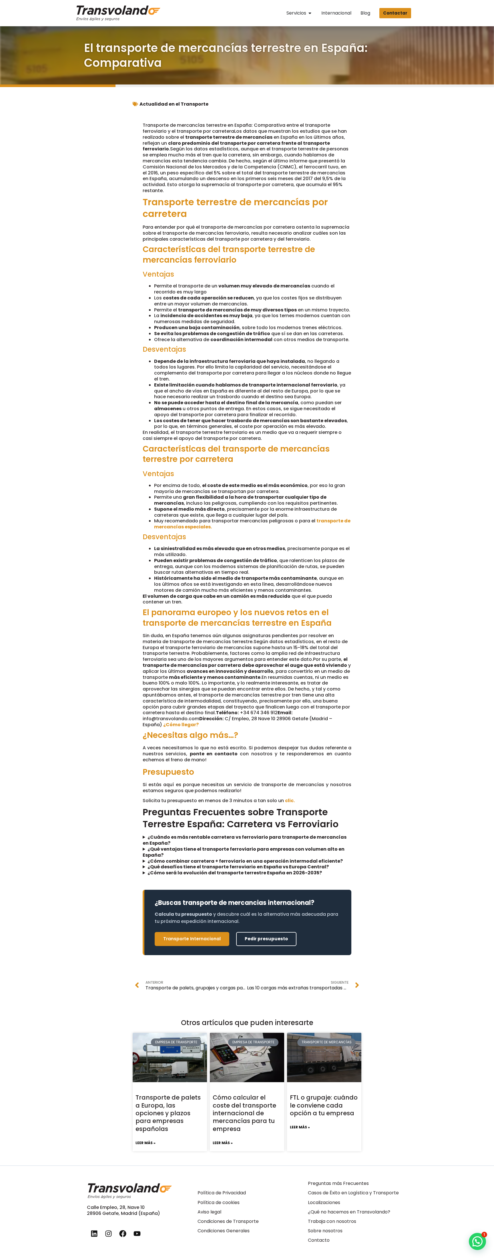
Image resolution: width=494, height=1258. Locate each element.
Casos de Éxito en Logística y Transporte (353, 1192)
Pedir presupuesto (266, 939)
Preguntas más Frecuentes (338, 1183)
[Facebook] (122, 1233)
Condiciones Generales (224, 1230)
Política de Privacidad (222, 1192)
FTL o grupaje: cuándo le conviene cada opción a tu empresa (324, 1105)
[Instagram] (108, 1233)
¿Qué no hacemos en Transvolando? (349, 1212)
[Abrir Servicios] (310, 13)
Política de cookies (219, 1202)
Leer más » (146, 1142)
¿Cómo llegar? (181, 724)
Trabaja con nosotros (332, 1221)
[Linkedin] (94, 1233)
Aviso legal (209, 1212)
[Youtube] (137, 1233)
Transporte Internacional (192, 939)
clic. (290, 800)
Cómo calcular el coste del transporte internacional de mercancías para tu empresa (244, 1113)
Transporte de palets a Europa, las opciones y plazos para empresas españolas (168, 1113)
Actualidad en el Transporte (174, 104)
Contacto (319, 1240)
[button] (477, 1241)
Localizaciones (324, 1202)
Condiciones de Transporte (228, 1221)
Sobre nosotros (325, 1230)
